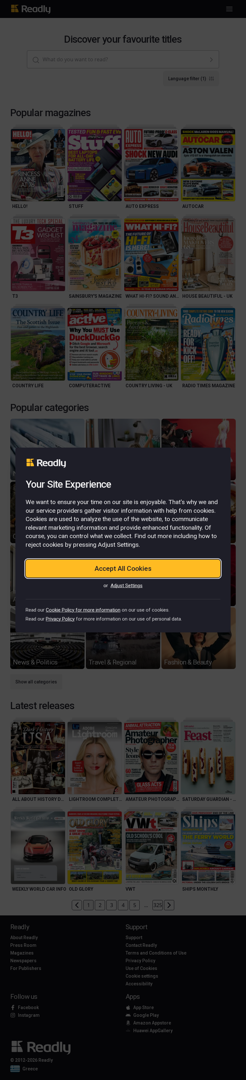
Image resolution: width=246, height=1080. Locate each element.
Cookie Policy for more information (83, 610)
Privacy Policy (60, 619)
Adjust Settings (127, 585)
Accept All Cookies (123, 568)
